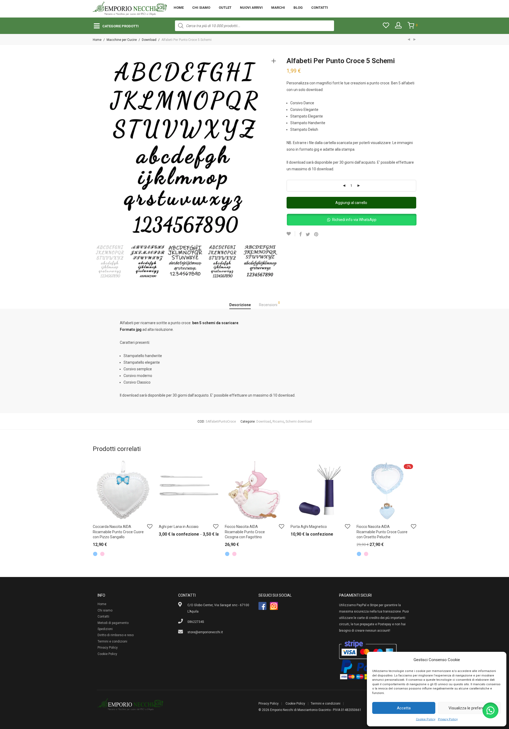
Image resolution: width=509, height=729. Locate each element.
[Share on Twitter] (308, 234)
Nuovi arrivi (251, 8)
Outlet (225, 8)
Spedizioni (105, 629)
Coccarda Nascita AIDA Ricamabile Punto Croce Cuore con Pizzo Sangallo (118, 531)
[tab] (240, 305)
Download (149, 40)
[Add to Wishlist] (291, 233)
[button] (352, 220)
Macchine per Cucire (122, 40)
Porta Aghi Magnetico (309, 526)
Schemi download (299, 421)
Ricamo (278, 421)
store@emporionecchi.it (205, 632)
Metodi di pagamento (113, 623)
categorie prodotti (120, 26)
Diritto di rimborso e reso (116, 635)
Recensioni (269, 304)
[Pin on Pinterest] (316, 234)
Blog (298, 8)
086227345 (195, 622)
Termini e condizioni (112, 641)
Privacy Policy (448, 719)
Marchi (278, 8)
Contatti (319, 8)
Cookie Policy (425, 719)
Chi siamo (201, 8)
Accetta (404, 708)
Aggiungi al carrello (351, 203)
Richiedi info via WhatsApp (354, 220)
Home (179, 8)
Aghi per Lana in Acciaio (179, 526)
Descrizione (240, 305)
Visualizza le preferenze (469, 708)
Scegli (94, 546)
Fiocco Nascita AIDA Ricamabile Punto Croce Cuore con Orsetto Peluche (382, 531)
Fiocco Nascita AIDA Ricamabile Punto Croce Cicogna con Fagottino (245, 531)
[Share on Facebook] (300, 234)
